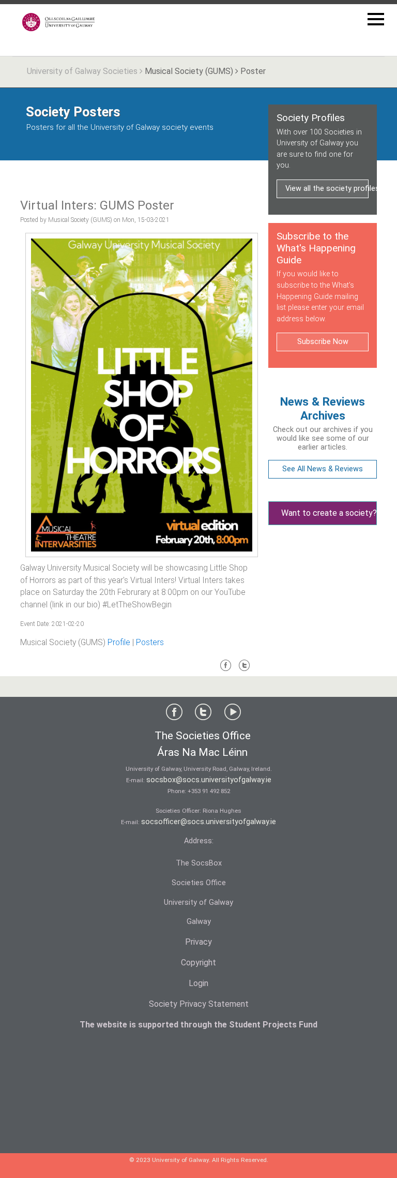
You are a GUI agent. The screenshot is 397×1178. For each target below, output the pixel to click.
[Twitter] (244, 670)
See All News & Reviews (322, 469)
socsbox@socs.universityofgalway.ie (208, 780)
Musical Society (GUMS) (189, 71)
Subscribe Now (322, 341)
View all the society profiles (327, 188)
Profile (119, 642)
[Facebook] (226, 670)
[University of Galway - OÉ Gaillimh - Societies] (59, 22)
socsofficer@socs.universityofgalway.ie (208, 821)
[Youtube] (232, 714)
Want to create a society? (329, 513)
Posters (150, 642)
